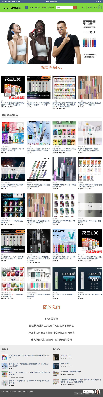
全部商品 (37, 7)
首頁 (31, 7)
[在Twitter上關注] (98, 1)
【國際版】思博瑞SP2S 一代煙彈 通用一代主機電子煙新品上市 (90, 186)
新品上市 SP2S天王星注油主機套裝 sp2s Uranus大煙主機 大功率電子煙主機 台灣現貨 (38, 258)
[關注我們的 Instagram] (96, 1)
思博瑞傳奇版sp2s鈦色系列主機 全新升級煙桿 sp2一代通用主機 (89, 104)
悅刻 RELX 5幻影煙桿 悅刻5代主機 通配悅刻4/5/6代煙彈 (38, 186)
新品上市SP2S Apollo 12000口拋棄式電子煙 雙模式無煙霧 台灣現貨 (64, 150)
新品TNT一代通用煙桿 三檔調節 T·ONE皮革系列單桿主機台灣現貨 (88, 150)
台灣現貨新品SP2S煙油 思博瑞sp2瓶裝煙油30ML (64, 222)
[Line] (97, 391)
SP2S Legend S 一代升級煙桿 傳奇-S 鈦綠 (64, 295)
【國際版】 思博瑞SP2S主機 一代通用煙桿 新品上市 (64, 186)
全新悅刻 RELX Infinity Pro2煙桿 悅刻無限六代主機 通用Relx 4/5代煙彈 (38, 104)
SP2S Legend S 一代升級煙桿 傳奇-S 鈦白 (90, 295)
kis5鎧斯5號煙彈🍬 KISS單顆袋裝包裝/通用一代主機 (12, 295)
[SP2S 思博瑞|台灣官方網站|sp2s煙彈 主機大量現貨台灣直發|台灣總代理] (12, 7)
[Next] (98, 39)
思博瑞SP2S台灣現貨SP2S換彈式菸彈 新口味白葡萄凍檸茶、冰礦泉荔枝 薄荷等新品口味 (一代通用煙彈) (64, 104)
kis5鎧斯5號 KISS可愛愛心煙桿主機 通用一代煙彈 (38, 295)
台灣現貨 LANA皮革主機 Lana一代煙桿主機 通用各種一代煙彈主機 (64, 258)
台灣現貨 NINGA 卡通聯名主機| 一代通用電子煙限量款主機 (12, 150)
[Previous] (4, 39)
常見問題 (51, 7)
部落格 (44, 7)
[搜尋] (26, 7)
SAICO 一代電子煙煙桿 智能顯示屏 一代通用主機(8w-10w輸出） (12, 186)
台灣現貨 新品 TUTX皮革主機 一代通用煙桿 (89, 222)
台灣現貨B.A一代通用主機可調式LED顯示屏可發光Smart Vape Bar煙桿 (38, 150)
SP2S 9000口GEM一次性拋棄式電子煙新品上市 (12, 222)
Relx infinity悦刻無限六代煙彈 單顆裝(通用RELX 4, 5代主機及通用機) (12, 104)
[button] (83, 7)
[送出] (75, 7)
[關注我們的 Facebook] (94, 1)
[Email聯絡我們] (100, 1)
